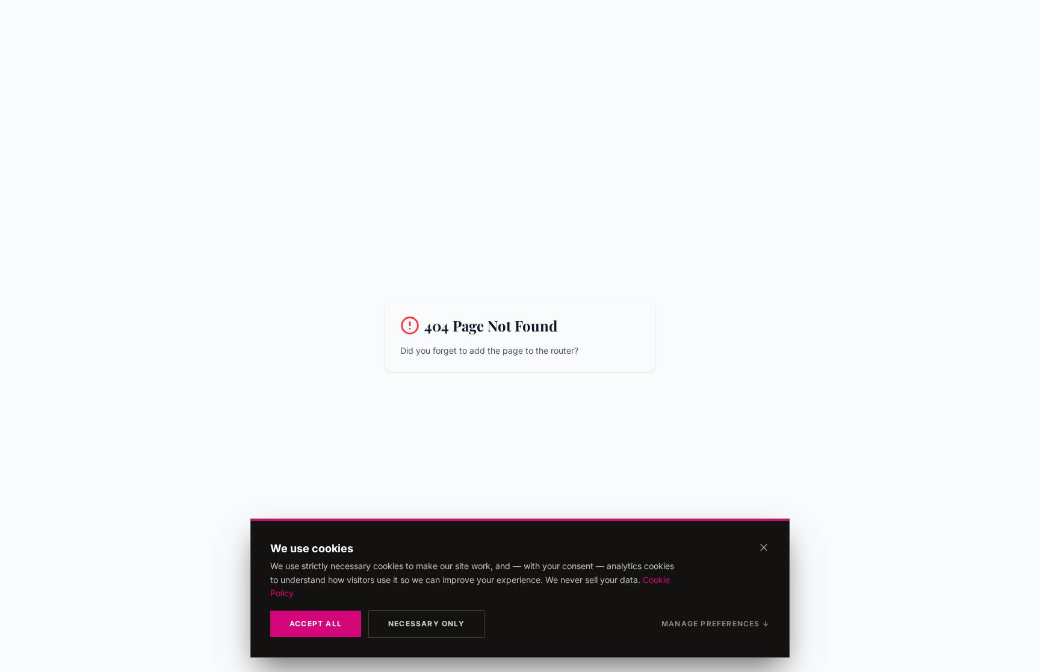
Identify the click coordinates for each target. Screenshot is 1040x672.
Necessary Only (426, 623)
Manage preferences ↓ (715, 623)
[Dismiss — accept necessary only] (764, 547)
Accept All (315, 623)
